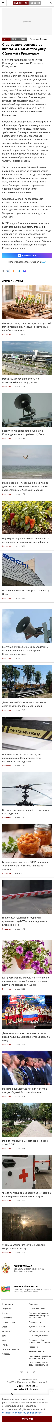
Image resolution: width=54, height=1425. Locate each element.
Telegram (33, 1372)
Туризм (5, 1345)
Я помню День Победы (39, 1336)
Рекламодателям (36, 1351)
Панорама (33, 1304)
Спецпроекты (35, 1322)
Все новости (7, 1304)
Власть (6, 39)
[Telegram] (19, 271)
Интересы (6, 1354)
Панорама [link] (6, 335)
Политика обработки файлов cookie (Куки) (38, 1364)
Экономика (7, 1318)
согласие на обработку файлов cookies (22, 1412)
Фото (4, 1336)
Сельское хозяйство (11, 1349)
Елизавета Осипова (38, 39)
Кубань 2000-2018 (37, 1327)
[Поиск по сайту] (50, 3)
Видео (4, 1340)
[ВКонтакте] (7, 271)
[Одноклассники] (13, 271)
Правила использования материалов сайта (40, 1357)
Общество (6, 1309)
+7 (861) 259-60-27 (27, 1385)
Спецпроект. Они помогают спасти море (39, 1341)
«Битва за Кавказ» (37, 1309)
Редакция (33, 1347)
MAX (43, 262)
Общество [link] (6, 386)
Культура (6, 1331)
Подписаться (29, 255)
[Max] (24, 271)
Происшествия (8, 1322)
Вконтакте (21, 1372)
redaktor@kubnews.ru (27, 1389)
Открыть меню (3, 3)
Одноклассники (27, 1372)
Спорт (4, 1327)
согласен (27, 1419)
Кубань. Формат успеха (39, 1331)
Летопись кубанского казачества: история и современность (39, 1315)
